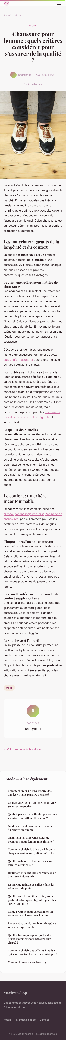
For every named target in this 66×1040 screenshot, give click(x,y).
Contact (44, 1019)
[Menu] (58, 3)
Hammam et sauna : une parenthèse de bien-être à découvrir (32, 874)
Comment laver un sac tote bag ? (28, 962)
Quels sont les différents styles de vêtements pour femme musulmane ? (31, 839)
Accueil (7, 15)
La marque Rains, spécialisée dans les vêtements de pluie (31, 886)
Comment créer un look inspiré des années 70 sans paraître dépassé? (30, 792)
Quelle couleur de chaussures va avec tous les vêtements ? (31, 863)
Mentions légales (26, 1019)
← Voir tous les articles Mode (22, 749)
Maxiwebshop (15, 992)
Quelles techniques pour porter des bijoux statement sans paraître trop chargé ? (29, 938)
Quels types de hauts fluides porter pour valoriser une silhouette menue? (33, 816)
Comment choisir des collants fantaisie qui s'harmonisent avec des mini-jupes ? (32, 952)
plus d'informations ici (18, 359)
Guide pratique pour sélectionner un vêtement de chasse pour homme (30, 913)
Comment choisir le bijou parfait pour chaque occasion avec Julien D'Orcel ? (31, 851)
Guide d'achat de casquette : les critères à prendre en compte (32, 827)
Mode (18, 15)
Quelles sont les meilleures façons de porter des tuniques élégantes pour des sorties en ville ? (32, 899)
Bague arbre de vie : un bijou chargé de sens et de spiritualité (32, 925)
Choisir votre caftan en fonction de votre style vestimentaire (32, 804)
